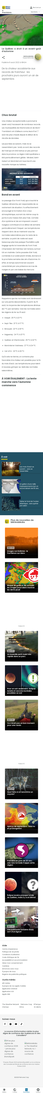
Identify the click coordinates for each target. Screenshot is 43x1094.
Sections (34, 12)
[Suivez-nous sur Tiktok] (21, 1024)
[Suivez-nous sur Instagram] (10, 1024)
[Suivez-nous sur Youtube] (16, 1024)
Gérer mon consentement (12, 963)
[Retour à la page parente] (6, 10)
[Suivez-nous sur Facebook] (5, 1024)
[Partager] (3, 57)
